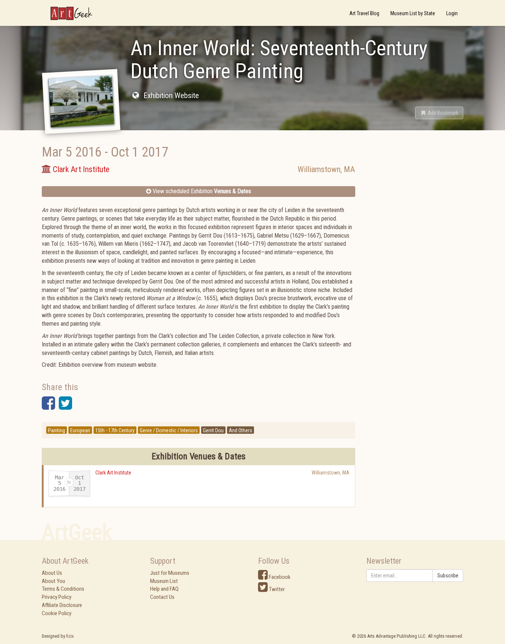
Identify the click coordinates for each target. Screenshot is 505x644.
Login (452, 13)
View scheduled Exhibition (201, 191)
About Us (52, 573)
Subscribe (447, 575)
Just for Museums (169, 573)
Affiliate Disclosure (62, 605)
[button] (439, 113)
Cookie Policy (56, 613)
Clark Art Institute (113, 473)
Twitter (276, 589)
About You (53, 581)
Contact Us (162, 597)
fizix (70, 636)
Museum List (164, 581)
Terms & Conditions (63, 589)
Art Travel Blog (364, 13)
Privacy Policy (56, 597)
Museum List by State (412, 13)
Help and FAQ (164, 589)
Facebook (279, 577)
